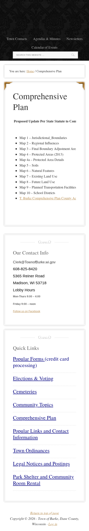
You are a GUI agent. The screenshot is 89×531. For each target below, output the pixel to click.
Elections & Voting (33, 378)
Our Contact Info (30, 252)
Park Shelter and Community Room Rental (43, 479)
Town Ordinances (31, 450)
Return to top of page (44, 513)
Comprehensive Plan (34, 417)
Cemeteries (25, 391)
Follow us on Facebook (26, 311)
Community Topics (33, 404)
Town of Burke (44, 17)
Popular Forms (29, 358)
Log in (52, 524)
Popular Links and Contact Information (41, 434)
